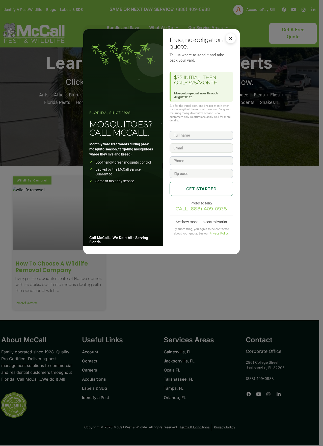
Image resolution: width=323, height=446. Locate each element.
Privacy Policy (218, 233)
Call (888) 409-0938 (201, 209)
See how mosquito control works (201, 222)
